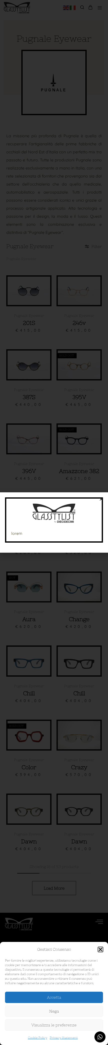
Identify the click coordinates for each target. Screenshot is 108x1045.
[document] (54, 522)
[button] (100, 949)
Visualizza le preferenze (54, 1025)
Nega (54, 1011)
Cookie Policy (37, 1037)
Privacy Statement (64, 1037)
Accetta (54, 997)
